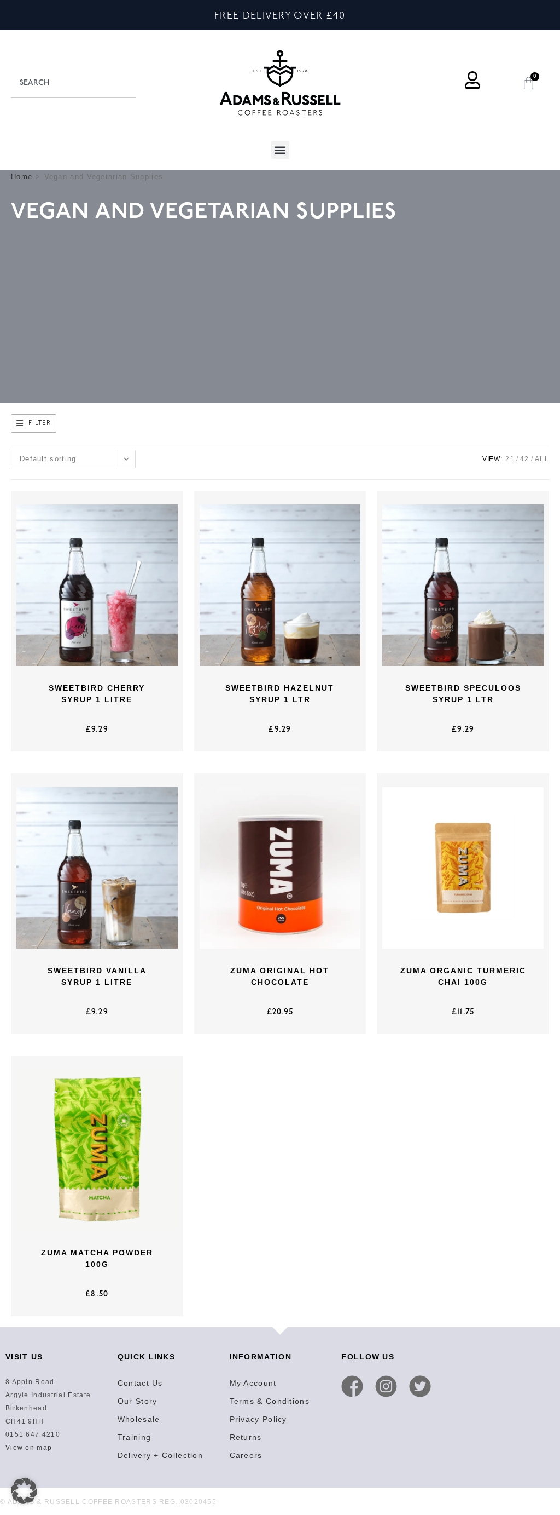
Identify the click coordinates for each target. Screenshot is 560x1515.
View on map (28, 1447)
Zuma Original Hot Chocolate (279, 976)
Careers (246, 1455)
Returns (246, 1437)
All (542, 459)
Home (21, 177)
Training (134, 1437)
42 (524, 459)
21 (510, 459)
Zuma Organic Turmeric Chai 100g (463, 976)
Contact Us (140, 1383)
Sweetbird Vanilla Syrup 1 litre (97, 976)
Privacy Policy (258, 1419)
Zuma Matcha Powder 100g (97, 1258)
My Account (253, 1383)
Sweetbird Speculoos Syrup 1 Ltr (463, 694)
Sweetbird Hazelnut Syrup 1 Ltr (279, 694)
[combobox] (73, 82)
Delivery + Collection (160, 1455)
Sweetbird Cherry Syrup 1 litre (97, 694)
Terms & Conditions (270, 1401)
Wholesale (139, 1419)
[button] (280, 150)
